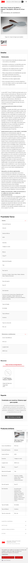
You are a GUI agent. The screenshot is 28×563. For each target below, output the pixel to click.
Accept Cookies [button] (19, 557)
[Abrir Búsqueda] (26, 1)
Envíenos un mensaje (15, 417)
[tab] (13, 364)
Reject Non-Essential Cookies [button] (8, 557)
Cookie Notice (5, 554)
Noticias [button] (4, 525)
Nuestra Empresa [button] (7, 521)
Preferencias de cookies (11, 542)
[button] (6, 560)
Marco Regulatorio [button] (8, 529)
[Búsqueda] (23, 2)
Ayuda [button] (4, 533)
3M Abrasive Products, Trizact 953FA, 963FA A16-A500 (7, 379)
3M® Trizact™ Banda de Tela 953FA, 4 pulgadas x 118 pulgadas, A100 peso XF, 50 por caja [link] (19, 441)
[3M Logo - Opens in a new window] (3, 2)
